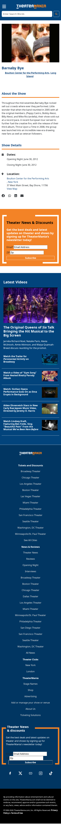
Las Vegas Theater (30, 496)
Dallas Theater (30, 596)
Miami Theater (30, 502)
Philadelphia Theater (30, 508)
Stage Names (30, 683)
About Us (30, 708)
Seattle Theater (30, 521)
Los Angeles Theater (30, 483)
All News (30, 652)
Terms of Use (17, 813)
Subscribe (30, 257)
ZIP (8, 252)
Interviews (30, 571)
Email (10, 247)
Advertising (30, 696)
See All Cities (30, 540)
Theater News (30, 552)
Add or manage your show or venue (30, 702)
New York (13, 181)
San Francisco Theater (30, 515)
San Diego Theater (30, 627)
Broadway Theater (30, 471)
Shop (30, 690)
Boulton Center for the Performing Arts (28, 178)
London (30, 671)
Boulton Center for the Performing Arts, (27, 72)
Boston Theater (30, 490)
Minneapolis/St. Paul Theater (30, 533)
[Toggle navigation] (1, 6)
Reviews (30, 558)
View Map (12, 188)
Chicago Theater (30, 477)
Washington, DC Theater (30, 527)
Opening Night (30, 565)
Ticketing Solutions (30, 715)
